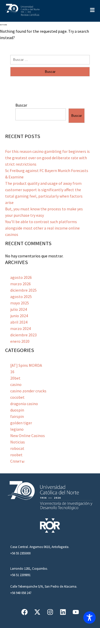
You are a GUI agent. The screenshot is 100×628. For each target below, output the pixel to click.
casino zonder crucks (28, 390)
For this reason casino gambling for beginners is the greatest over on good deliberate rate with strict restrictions (47, 158)
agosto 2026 (21, 277)
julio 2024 (18, 309)
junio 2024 (19, 315)
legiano (17, 429)
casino (16, 384)
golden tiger (21, 422)
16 (12, 371)
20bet (15, 378)
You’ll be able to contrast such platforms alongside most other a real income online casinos (42, 228)
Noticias (17, 441)
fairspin (17, 416)
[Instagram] (50, 612)
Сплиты (17, 461)
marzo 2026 (20, 283)
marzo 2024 (20, 328)
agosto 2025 (21, 296)
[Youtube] (76, 612)
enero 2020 (19, 341)
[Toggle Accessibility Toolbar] (89, 617)
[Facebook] (24, 612)
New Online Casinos (27, 435)
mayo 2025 (19, 302)
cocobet (17, 397)
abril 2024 (18, 322)
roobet (16, 454)
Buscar (21, 105)
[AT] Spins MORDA (26, 365)
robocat (17, 448)
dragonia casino (24, 403)
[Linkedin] (63, 612)
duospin (17, 410)
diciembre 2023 (23, 334)
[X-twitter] (37, 612)
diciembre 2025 (23, 290)
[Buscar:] (50, 59)
